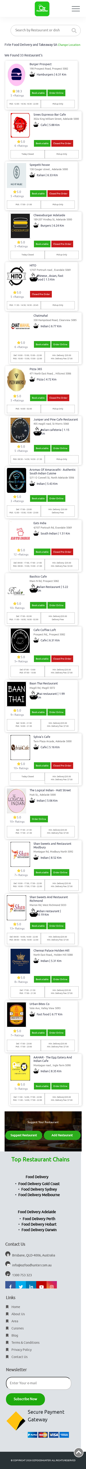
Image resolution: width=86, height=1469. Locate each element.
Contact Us (19, 1357)
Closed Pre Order (62, 143)
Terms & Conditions (25, 1343)
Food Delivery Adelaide (37, 1212)
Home (15, 1307)
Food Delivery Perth (39, 1219)
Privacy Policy (21, 1350)
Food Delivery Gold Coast (39, 1184)
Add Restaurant (62, 1135)
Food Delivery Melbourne (39, 1195)
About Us (18, 1314)
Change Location (69, 45)
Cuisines (17, 1328)
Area (14, 1321)
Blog (14, 1336)
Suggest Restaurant (24, 1135)
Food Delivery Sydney (39, 1189)
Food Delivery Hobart (39, 1224)
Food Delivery (37, 1177)
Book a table (38, 92)
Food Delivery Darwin (39, 1230)
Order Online (56, 92)
